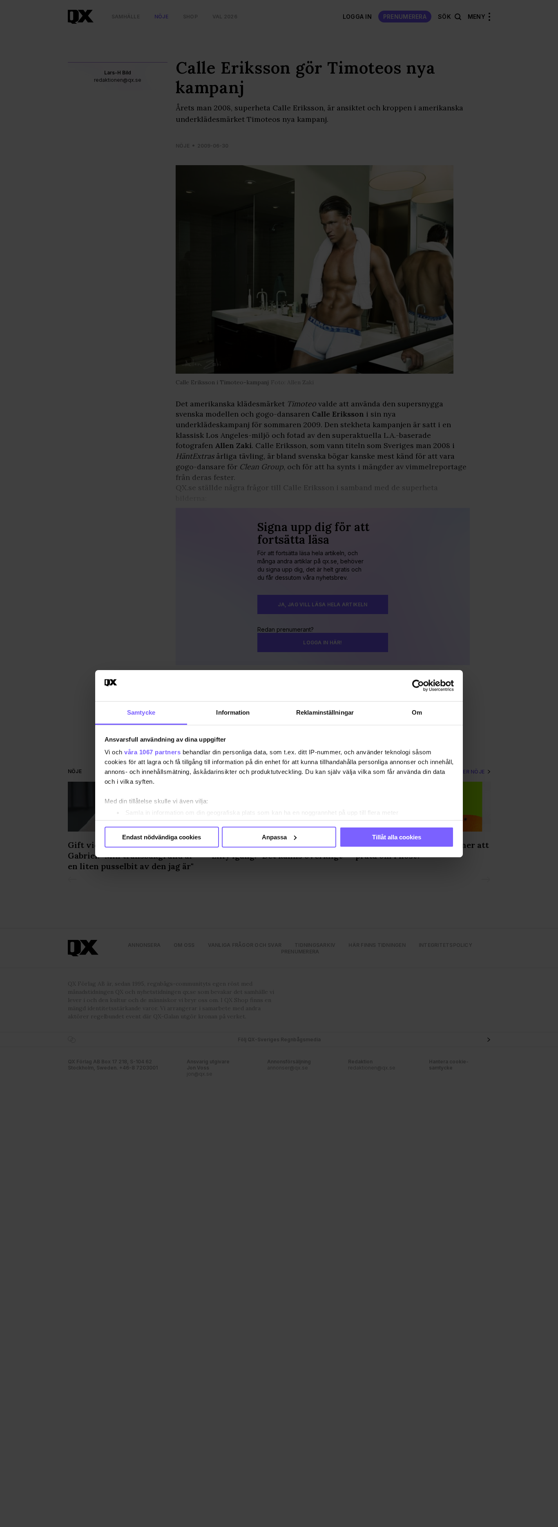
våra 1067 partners (152, 752)
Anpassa (274, 837)
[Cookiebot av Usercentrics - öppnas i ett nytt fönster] (418, 685)
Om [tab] (417, 712)
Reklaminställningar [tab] (325, 712)
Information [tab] (233, 712)
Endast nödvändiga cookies (161, 837)
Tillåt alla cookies (396, 837)
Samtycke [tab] (141, 712)
